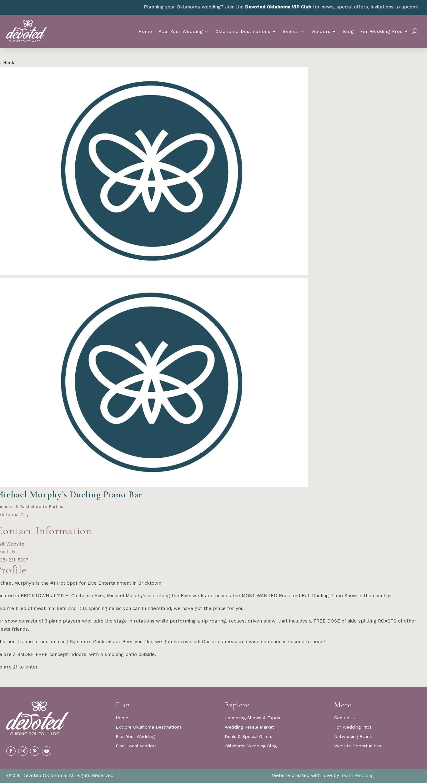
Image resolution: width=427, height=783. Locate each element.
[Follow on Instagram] (23, 751)
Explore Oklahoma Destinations (149, 727)
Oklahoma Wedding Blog (251, 746)
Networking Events (354, 736)
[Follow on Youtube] (46, 751)
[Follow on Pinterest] (34, 751)
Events (291, 31)
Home (145, 31)
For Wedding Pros (381, 31)
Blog (348, 31)
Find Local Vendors (136, 746)
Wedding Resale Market (249, 727)
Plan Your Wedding (180, 31)
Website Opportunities (357, 746)
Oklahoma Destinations (242, 31)
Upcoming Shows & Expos (252, 717)
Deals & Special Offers (248, 736)
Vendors (320, 31)
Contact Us (346, 717)
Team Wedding (357, 775)
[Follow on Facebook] (11, 751)
